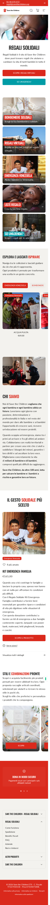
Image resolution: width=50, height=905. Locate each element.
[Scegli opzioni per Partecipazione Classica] (8, 738)
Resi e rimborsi (11, 848)
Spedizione (10, 832)
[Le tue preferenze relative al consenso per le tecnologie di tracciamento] (45, 678)
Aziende (8, 844)
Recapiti (41, 891)
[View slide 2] (24, 791)
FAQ (7, 840)
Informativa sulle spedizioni (24, 894)
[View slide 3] (27, 791)
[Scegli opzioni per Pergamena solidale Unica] (27, 738)
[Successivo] (44, 3)
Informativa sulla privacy (12, 891)
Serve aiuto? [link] (11, 645)
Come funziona (12, 828)
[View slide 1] (21, 791)
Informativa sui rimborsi (29, 891)
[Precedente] (3, 3)
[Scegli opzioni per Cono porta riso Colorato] (21, 738)
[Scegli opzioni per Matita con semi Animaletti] (46, 738)
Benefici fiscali (11, 836)
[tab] (15, 285)
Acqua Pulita (21, 332)
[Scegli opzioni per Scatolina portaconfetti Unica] (14, 738)
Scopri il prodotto (24, 638)
